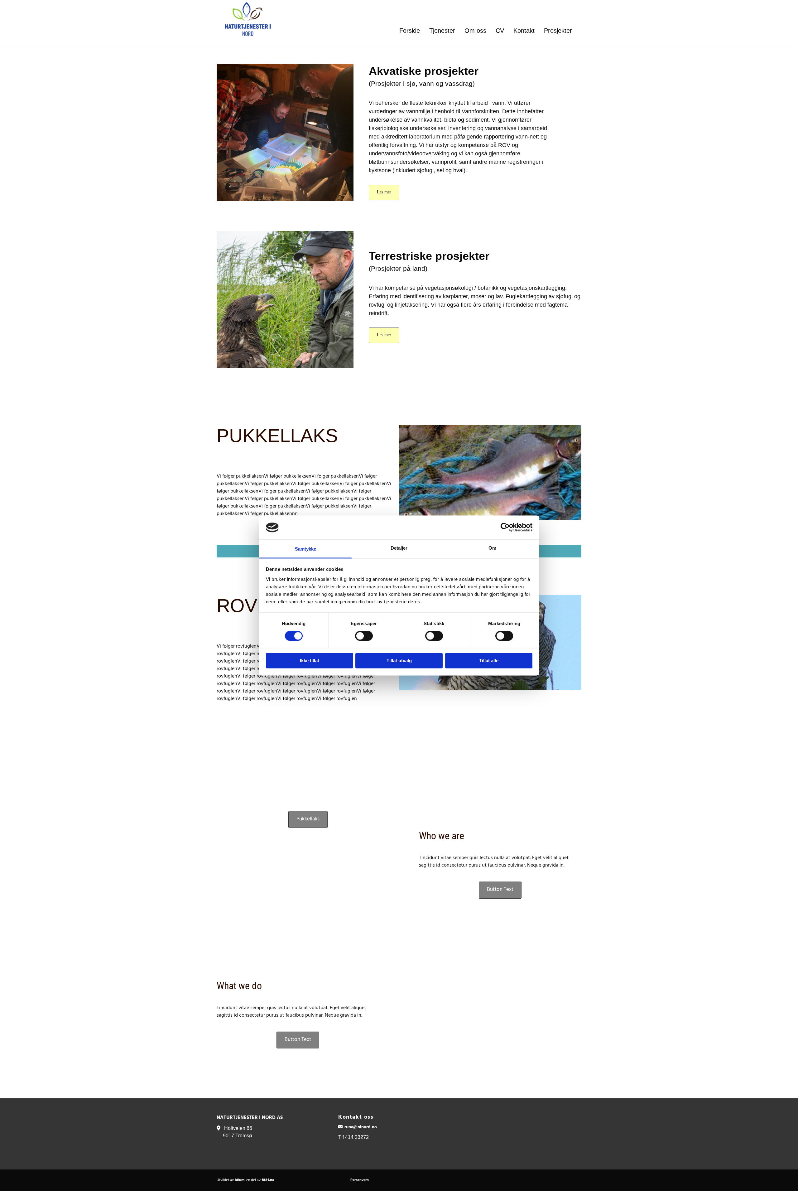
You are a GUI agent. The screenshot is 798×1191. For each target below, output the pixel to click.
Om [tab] (492, 548)
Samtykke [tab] (305, 549)
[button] (384, 192)
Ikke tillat (309, 660)
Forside (409, 30)
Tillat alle (488, 660)
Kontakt (524, 30)
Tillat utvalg (399, 660)
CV (500, 30)
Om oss (475, 30)
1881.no (268, 1180)
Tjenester (442, 30)
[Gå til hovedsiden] (242, 18)
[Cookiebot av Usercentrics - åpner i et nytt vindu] (505, 527)
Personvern (359, 1180)
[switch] (364, 636)
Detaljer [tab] (399, 548)
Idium (239, 1180)
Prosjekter (558, 30)
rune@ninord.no (360, 1127)
